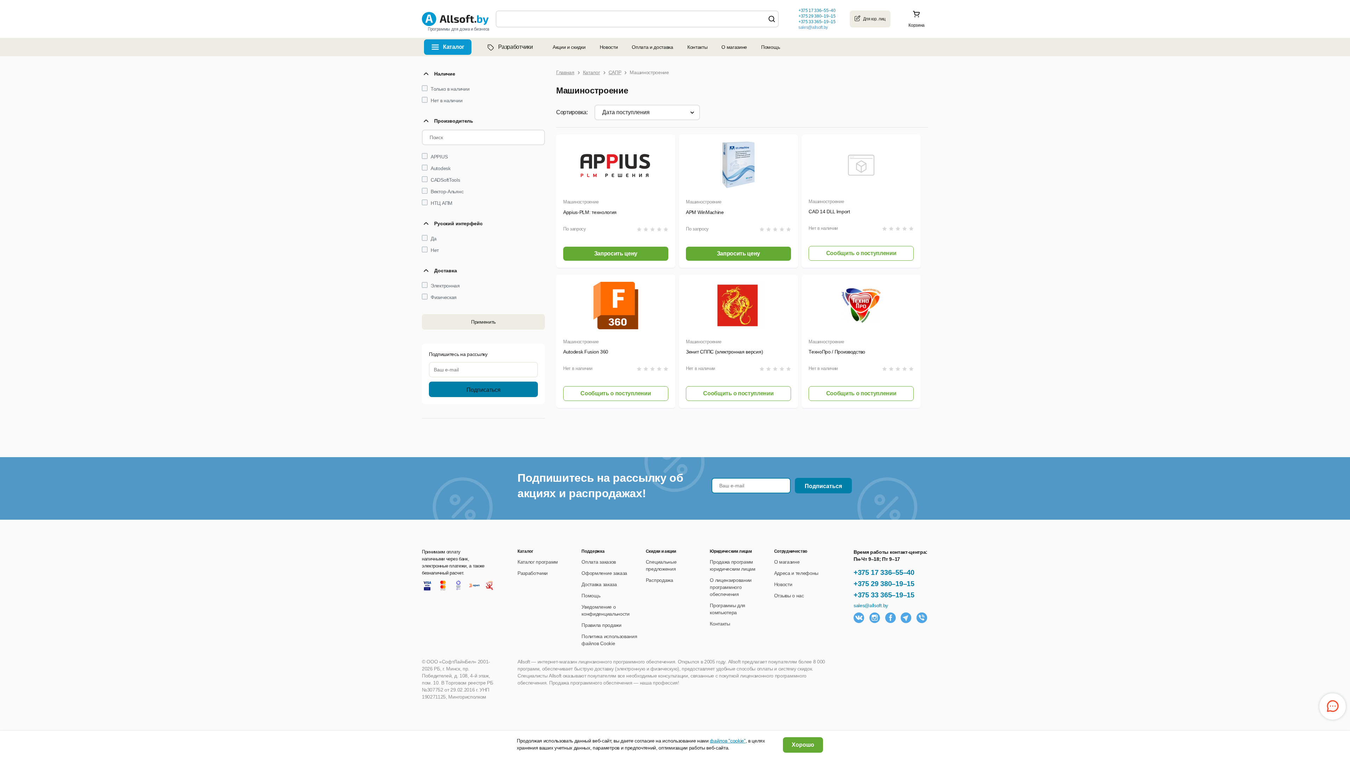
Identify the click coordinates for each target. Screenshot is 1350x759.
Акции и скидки (569, 47)
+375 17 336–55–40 (884, 572)
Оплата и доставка (652, 47)
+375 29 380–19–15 (884, 584)
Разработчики (515, 47)
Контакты (697, 47)
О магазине (734, 47)
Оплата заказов (598, 562)
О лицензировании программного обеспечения (731, 587)
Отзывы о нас (789, 595)
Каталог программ (538, 562)
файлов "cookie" (727, 741)
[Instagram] (874, 617)
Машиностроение (580, 202)
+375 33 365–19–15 (884, 595)
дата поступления (626, 112)
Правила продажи (601, 625)
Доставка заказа (599, 584)
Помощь (770, 47)
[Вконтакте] (859, 617)
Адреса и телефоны (796, 573)
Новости (609, 47)
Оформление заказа (604, 573)
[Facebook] (890, 617)
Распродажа (659, 580)
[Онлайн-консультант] (1332, 706)
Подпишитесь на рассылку (458, 354)
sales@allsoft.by (813, 27)
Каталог (453, 47)
